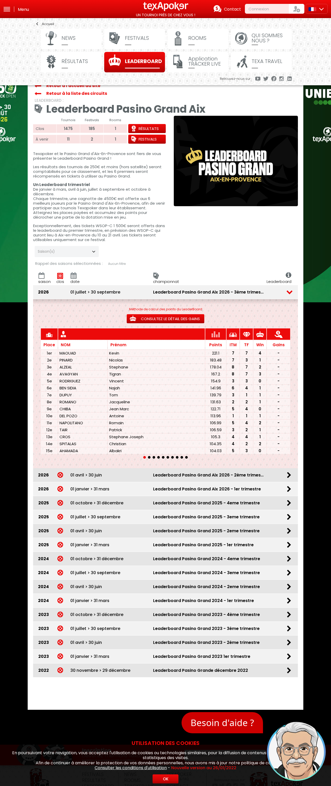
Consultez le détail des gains (170, 318)
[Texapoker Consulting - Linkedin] (290, 79)
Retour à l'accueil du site (73, 86)
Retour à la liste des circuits (76, 93)
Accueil (48, 23)
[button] (144, 457)
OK (165, 779)
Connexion (259, 9)
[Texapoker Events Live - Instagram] (281, 79)
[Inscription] (296, 9)
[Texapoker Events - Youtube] (257, 79)
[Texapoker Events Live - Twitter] (265, 79)
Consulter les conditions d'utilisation (131, 767)
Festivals (148, 139)
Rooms (197, 38)
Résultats (149, 128)
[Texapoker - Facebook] (273, 79)
